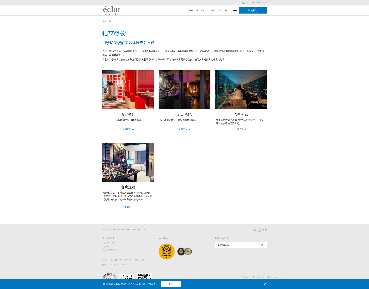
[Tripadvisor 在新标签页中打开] (254, 229)
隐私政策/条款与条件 (121, 229)
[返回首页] (111, 10)
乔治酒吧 (184, 114)
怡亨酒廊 (241, 114)
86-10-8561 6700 (137, 260)
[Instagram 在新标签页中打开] (259, 229)
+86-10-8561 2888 (253, 2)
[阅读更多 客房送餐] (128, 162)
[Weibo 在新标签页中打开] (265, 229)
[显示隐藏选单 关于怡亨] (207, 10)
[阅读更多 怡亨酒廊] (241, 89)
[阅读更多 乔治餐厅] (128, 89)
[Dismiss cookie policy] (265, 284)
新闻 (134, 229)
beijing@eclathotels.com (118, 265)
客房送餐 (128, 187)
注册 (261, 245)
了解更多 (152, 284)
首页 (104, 21)
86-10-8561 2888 (115, 260)
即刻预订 (253, 10)
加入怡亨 (106, 229)
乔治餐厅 (128, 114)
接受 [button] (171, 284)
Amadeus (279, 277)
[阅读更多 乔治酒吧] (184, 89)
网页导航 (142, 229)
